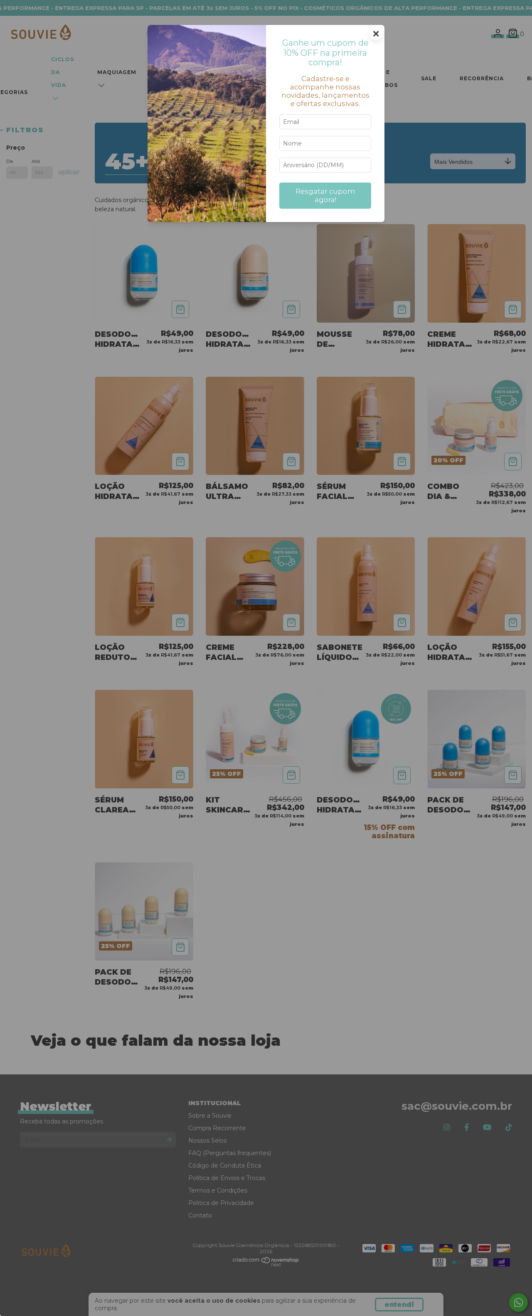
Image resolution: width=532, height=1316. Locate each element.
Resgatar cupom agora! (325, 195)
